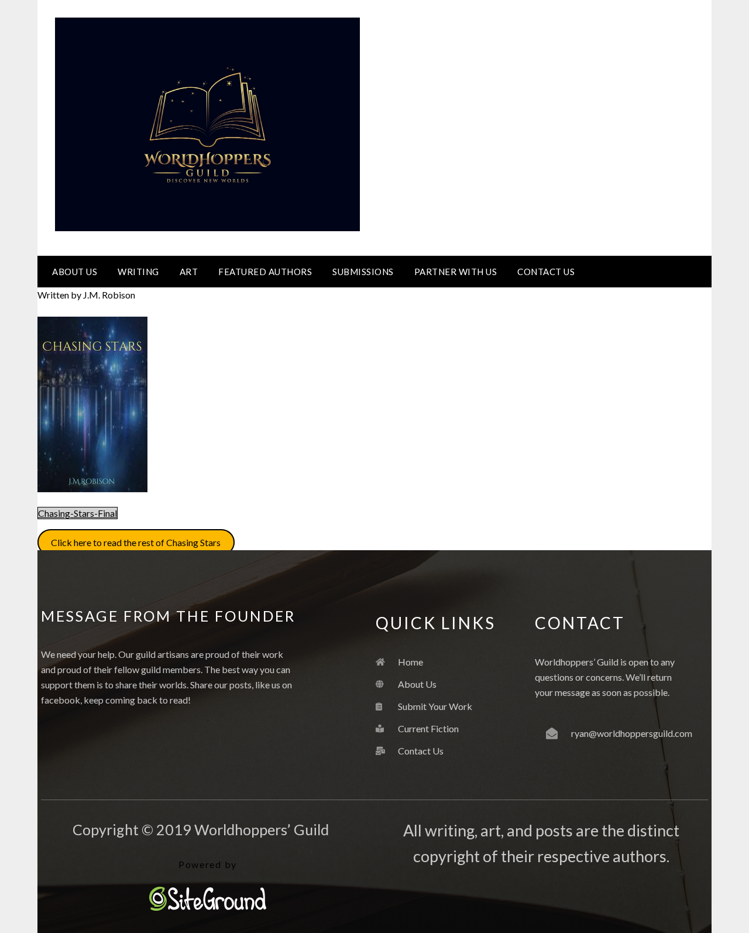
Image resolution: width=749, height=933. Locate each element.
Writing (138, 271)
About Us (74, 271)
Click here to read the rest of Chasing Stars (136, 542)
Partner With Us (455, 271)
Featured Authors (265, 271)
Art (189, 271)
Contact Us (546, 271)
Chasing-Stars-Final (77, 513)
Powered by (207, 864)
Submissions (363, 271)
